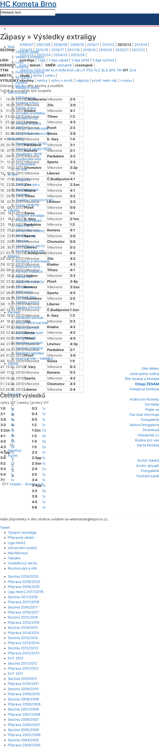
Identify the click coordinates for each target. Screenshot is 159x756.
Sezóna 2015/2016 (23, 617)
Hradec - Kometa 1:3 (26, 484)
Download (151, 430)
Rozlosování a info (22, 568)
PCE (89, 70)
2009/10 (77, 45)
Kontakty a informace (33, 261)
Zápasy (14, 210)
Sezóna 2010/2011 (22, 679)
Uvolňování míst (28, 159)
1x (12, 408)
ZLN (132, 70)
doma (37, 75)
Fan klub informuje (144, 415)
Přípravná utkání (21, 537)
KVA (70, 70)
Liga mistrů (16, 543)
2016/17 (57, 50)
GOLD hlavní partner (32, 323)
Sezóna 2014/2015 (23, 628)
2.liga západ (58, 60)
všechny (26, 70)
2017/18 (73, 50)
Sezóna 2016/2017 (23, 607)
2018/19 (89, 50)
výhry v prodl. (62, 80)
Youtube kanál (147, 476)
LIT (83, 70)
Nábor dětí (24, 277)
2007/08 (43, 45)
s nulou (126, 80)
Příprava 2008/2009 (24, 704)
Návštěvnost (18, 553)
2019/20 (105, 50)
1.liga (41, 60)
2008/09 (60, 45)
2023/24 (44, 55)
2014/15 (26, 50)
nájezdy (82, 80)
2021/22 (138, 50)
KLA (54, 70)
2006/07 (26, 45)
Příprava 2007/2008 (24, 714)
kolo (23, 65)
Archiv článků (148, 460)
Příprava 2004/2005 (24, 745)
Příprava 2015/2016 (23, 622)
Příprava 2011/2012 (23, 668)
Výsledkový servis (22, 563)
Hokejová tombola (144, 389)
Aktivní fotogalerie (144, 425)
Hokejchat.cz (148, 435)
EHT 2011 (15, 674)
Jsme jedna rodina (144, 374)
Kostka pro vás (147, 440)
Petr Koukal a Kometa (142, 379)
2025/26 (78, 55)
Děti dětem (150, 368)
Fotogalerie (150, 420)
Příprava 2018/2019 (23, 587)
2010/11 (93, 45)
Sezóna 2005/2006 (23, 730)
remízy (42, 80)
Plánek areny (26, 108)
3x (13, 425)
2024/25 (61, 55)
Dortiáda (152, 404)
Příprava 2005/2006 (24, 735)
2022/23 (27, 55)
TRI (119, 70)
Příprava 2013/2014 (23, 643)
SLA (104, 70)
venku (50, 75)
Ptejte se (152, 410)
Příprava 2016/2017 (23, 612)
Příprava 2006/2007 (24, 725)
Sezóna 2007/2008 (23, 709)
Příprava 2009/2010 (24, 694)
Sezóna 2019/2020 (23, 576)
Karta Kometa (148, 445)
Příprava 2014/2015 (23, 633)
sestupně (64, 65)
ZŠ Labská (24, 287)
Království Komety (144, 399)
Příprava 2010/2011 (23, 684)
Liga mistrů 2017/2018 (25, 592)
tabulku (20, 86)
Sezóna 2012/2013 (23, 648)
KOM (62, 70)
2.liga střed (80, 60)
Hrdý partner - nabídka (34, 358)
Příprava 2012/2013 (23, 653)
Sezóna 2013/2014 (23, 638)
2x (13, 414)
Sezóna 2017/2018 (23, 597)
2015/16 (41, 50)
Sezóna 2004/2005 (23, 740)
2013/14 (140, 45)
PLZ (97, 70)
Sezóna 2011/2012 (22, 663)
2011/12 (108, 45)
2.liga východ (103, 60)
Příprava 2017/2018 (23, 602)
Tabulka (14, 558)
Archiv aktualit (147, 466)
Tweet (5, 527)
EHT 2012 (15, 658)
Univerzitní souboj (22, 548)
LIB (77, 70)
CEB (37, 70)
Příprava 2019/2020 (24, 582)
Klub (11, 47)
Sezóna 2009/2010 (23, 689)
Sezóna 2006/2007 (23, 719)
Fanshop (15, 450)
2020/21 (122, 50)
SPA (112, 70)
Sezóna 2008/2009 (23, 699)
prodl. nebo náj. (104, 80)
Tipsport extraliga (22, 532)
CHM (46, 70)
